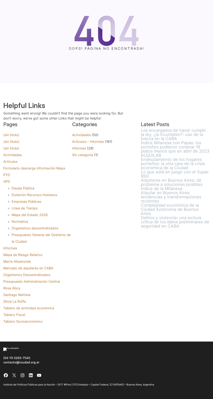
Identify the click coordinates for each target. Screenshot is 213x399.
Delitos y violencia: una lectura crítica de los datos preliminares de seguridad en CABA (175, 222)
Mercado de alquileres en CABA (28, 268)
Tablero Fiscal (14, 315)
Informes (10, 248)
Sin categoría (82, 155)
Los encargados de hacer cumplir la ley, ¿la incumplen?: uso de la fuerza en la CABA (173, 134)
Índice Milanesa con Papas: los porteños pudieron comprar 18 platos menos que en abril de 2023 (175, 147)
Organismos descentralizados (35, 228)
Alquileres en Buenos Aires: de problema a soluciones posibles (171, 182)
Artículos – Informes (88, 141)
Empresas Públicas (26, 201)
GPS (6, 181)
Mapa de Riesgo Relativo (22, 255)
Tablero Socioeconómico (23, 321)
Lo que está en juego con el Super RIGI (175, 174)
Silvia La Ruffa (14, 301)
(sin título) (11, 135)
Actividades (12, 155)
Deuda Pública (23, 188)
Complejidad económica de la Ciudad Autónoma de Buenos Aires (170, 209)
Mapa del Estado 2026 (30, 215)
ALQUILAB (151, 155)
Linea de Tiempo (25, 208)
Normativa (20, 221)
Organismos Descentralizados (26, 275)
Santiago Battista (16, 295)
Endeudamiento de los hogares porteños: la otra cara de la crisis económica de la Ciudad (173, 163)
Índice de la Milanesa (161, 188)
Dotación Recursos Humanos (34, 195)
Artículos (10, 161)
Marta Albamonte (17, 261)
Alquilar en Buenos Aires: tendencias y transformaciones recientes (171, 197)
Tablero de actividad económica (28, 308)
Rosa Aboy (11, 288)
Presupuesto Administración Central (31, 281)
